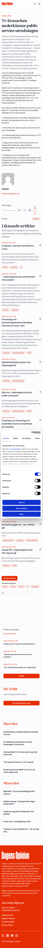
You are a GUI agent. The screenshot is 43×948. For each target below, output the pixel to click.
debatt (21, 586)
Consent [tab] (6, 438)
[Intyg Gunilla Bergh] (17, 607)
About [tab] (37, 438)
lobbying (36, 219)
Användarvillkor (8, 922)
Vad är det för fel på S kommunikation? (19, 644)
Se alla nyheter (9, 578)
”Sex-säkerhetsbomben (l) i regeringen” (20, 667)
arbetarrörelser (8, 540)
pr (21, 267)
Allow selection (21, 508)
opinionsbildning (18, 353)
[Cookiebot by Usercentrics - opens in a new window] (31, 432)
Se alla (21, 676)
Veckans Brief (7, 915)
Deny (21, 514)
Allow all (21, 502)
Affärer (5, 267)
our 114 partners (14, 449)
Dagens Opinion (8, 918)
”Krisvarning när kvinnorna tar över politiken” (17, 655)
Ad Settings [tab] (26, 438)
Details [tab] (15, 438)
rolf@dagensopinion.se (11, 910)
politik (29, 353)
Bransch (5, 310)
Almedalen (35, 586)
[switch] (38, 480)
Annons (13, 586)
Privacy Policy (7, 925)
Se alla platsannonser (21, 703)
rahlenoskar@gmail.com (11, 193)
